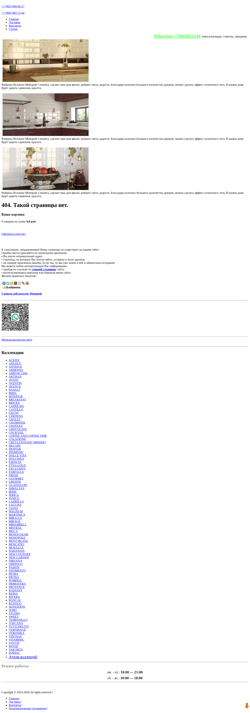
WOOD (13, 646)
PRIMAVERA (17, 583)
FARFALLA (16, 472)
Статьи (13, 29)
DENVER (15, 448)
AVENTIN (15, 383)
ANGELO (15, 363)
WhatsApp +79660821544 (177, 36)
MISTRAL (15, 527)
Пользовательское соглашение (27, 708)
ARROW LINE (18, 373)
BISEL (13, 393)
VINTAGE (15, 636)
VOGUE (14, 642)
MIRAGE (14, 521)
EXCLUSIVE (17, 468)
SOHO (13, 610)
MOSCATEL (17, 544)
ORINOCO (16, 564)
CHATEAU (16, 425)
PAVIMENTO (17, 570)
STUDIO (14, 613)
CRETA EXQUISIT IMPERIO (27, 442)
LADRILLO (16, 501)
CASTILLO (16, 409)
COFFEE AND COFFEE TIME (28, 435)
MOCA (13, 531)
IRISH (12, 491)
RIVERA (14, 596)
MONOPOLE (17, 537)
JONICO (14, 498)
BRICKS (14, 402)
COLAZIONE (17, 439)
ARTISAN (15, 376)
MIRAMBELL (18, 524)
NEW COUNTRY (20, 554)
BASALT (14, 389)
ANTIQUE (15, 366)
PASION (14, 567)
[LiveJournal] (23, 283)
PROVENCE (17, 587)
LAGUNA (15, 504)
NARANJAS (17, 550)
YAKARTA (16, 649)
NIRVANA (15, 560)
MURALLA (16, 547)
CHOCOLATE (18, 429)
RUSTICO (15, 603)
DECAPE (14, 445)
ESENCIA (15, 462)
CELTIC (14, 412)
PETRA (13, 573)
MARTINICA (17, 514)
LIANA (13, 508)
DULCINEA (16, 458)
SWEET (14, 616)
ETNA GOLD (17, 465)
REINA (13, 593)
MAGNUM (16, 511)
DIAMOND (16, 452)
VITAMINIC (16, 639)
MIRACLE (15, 518)
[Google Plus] (27, 283)
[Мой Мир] (16, 283)
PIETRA (14, 577)
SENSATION (17, 606)
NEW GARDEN (19, 557)
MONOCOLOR (18, 534)
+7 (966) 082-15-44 (12, 12)
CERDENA (16, 416)
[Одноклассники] (12, 283)
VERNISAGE (17, 629)
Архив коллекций (23, 657)
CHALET (15, 419)
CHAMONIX (17, 422)
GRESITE (15, 481)
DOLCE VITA (18, 455)
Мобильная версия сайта (16, 339)
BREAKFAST (17, 399)
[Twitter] (8, 283)
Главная (14, 19)
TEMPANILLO (18, 619)
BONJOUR (16, 396)
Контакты (15, 25)
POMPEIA (15, 580)
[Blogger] (19, 283)
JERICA (14, 495)
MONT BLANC (19, 541)
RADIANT (15, 590)
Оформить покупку (13, 233)
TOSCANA (16, 623)
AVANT (14, 379)
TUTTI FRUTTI (19, 626)
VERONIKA (17, 633)
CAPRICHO (16, 406)
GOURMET (16, 478)
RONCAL (15, 600)
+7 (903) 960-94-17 (12, 6)
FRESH (13, 475)
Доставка (14, 22)
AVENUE (15, 386)
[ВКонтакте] (4, 283)
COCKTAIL (16, 432)
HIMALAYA (17, 488)
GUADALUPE (18, 485)
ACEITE (14, 360)
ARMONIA (16, 370)
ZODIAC (14, 652)
